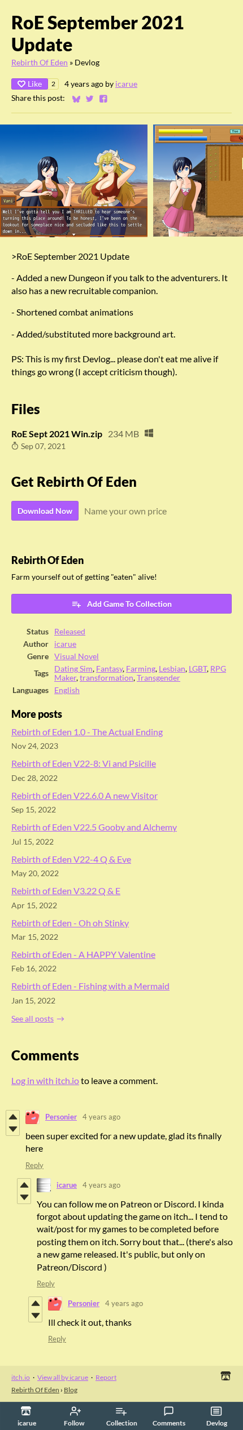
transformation (106, 677)
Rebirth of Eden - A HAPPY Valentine (83, 954)
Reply (34, 1165)
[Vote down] (12, 1129)
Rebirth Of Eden (39, 62)
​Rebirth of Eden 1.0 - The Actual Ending (87, 731)
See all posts (32, 1018)
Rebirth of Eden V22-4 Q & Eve (71, 859)
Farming (140, 668)
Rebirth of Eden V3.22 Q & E (65, 890)
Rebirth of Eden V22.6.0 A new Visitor (84, 795)
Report (106, 1377)
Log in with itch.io (45, 1080)
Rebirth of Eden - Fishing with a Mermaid (90, 985)
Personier (61, 1116)
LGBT (198, 668)
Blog (70, 1389)
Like (35, 83)
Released (69, 631)
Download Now (45, 511)
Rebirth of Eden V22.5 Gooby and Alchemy (94, 826)
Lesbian (172, 668)
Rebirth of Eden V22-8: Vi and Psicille (83, 763)
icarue (126, 83)
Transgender (158, 677)
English (67, 690)
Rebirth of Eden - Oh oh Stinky (70, 922)
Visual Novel (76, 656)
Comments (169, 1423)
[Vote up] (12, 1117)
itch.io (20, 1377)
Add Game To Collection (129, 604)
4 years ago (101, 1116)
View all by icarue (62, 1377)
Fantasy (109, 668)
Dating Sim (73, 668)
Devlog (216, 1423)
